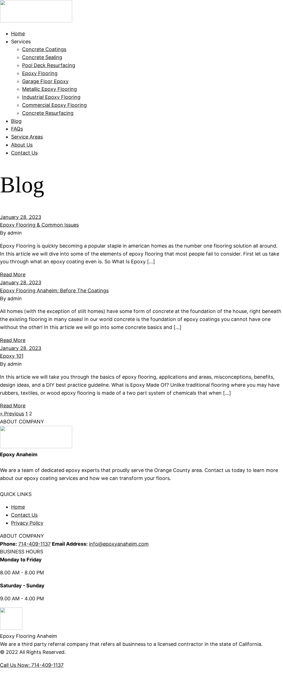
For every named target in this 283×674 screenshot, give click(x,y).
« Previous (12, 413)
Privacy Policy (27, 523)
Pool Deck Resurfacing (48, 65)
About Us (22, 145)
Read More (12, 274)
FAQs (17, 129)
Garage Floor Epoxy (45, 81)
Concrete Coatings (44, 49)
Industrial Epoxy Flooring (51, 97)
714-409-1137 (34, 544)
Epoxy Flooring (39, 73)
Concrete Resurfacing (48, 113)
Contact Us (24, 153)
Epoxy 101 (11, 356)
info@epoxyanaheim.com (119, 544)
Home (18, 33)
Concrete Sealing (42, 57)
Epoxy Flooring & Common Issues (39, 225)
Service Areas (27, 137)
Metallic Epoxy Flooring (49, 89)
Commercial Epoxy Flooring (54, 105)
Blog (16, 121)
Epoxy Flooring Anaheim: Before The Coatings (54, 290)
